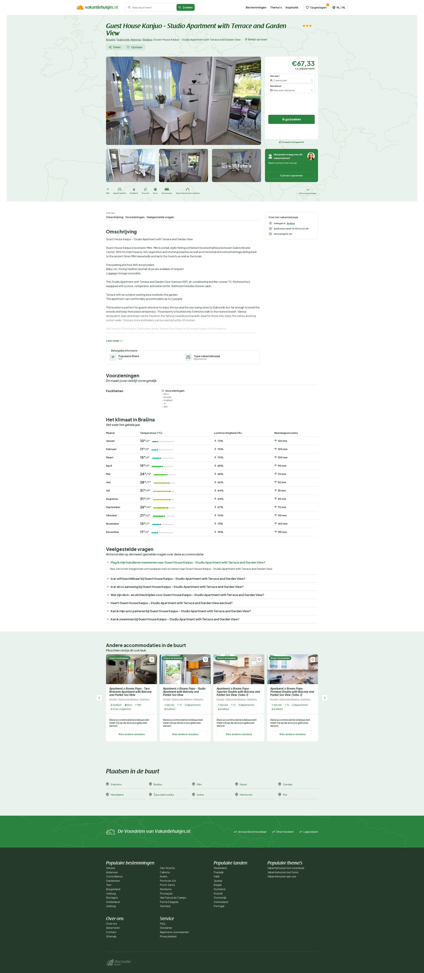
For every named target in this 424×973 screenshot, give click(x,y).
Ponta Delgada (169, 902)
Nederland (220, 868)
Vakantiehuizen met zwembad (285, 868)
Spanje (218, 880)
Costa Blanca (114, 876)
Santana (165, 906)
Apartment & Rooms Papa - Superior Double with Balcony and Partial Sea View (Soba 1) (238, 692)
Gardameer (113, 880)
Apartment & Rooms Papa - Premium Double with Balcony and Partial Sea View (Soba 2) (292, 692)
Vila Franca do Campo (173, 897)
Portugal (219, 906)
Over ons (111, 923)
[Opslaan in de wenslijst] (151, 659)
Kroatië (110, 39)
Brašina (147, 39)
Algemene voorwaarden (174, 932)
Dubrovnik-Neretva (129, 39)
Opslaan (136, 47)
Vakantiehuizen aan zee (281, 876)
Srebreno (145, 699)
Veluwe (110, 868)
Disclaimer (166, 927)
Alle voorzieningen (308, 193)
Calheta (165, 872)
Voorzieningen (135, 217)
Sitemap (111, 936)
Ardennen (112, 872)
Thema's (276, 7)
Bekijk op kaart (257, 39)
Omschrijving (114, 217)
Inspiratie (292, 7)
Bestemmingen (256, 7)
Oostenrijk (220, 897)
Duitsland (219, 889)
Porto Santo (167, 885)
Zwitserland (221, 902)
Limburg (111, 893)
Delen (117, 47)
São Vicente (167, 868)
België (218, 885)
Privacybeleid (168, 936)
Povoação (166, 893)
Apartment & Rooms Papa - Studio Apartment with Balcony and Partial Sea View (184, 692)
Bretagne (112, 897)
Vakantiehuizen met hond (282, 872)
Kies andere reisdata (132, 734)
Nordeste (166, 889)
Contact (111, 932)
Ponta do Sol (168, 880)
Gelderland (113, 902)
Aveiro (163, 876)
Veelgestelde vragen (160, 217)
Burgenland (113, 889)
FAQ (162, 923)
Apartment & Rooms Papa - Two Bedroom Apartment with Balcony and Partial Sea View (130, 692)
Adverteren (113, 927)
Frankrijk (219, 872)
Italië (217, 876)
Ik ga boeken (291, 119)
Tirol (108, 885)
